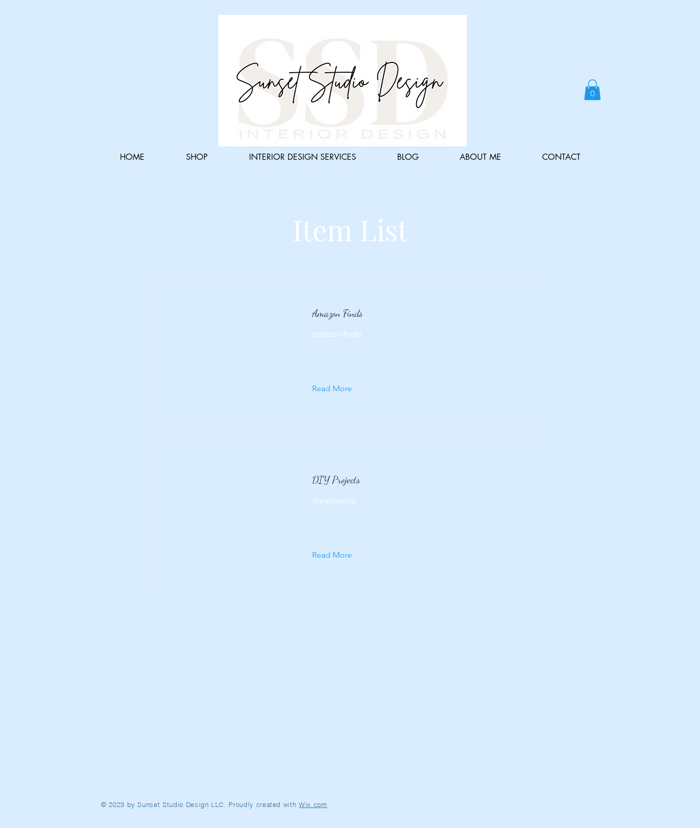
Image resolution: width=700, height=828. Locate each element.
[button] (592, 89)
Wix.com (313, 804)
